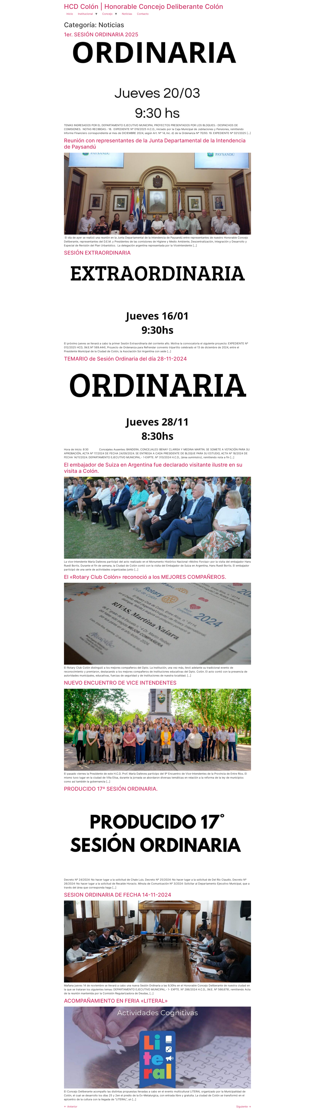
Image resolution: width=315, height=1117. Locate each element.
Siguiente (243, 1106)
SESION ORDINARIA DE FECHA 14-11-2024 (117, 895)
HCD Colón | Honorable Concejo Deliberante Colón (143, 6)
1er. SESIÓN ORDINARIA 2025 (101, 34)
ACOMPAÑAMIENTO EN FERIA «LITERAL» (116, 1001)
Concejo (107, 13)
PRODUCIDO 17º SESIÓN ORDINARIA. (111, 789)
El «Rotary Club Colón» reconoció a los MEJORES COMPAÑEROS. (145, 577)
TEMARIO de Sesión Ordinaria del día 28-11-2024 (125, 359)
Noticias (127, 13)
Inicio (69, 13)
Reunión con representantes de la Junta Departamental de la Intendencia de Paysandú (155, 143)
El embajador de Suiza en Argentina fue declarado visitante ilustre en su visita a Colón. (153, 468)
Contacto (143, 13)
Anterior (70, 1106)
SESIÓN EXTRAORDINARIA (97, 253)
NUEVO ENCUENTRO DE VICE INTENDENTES (120, 683)
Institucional (85, 13)
